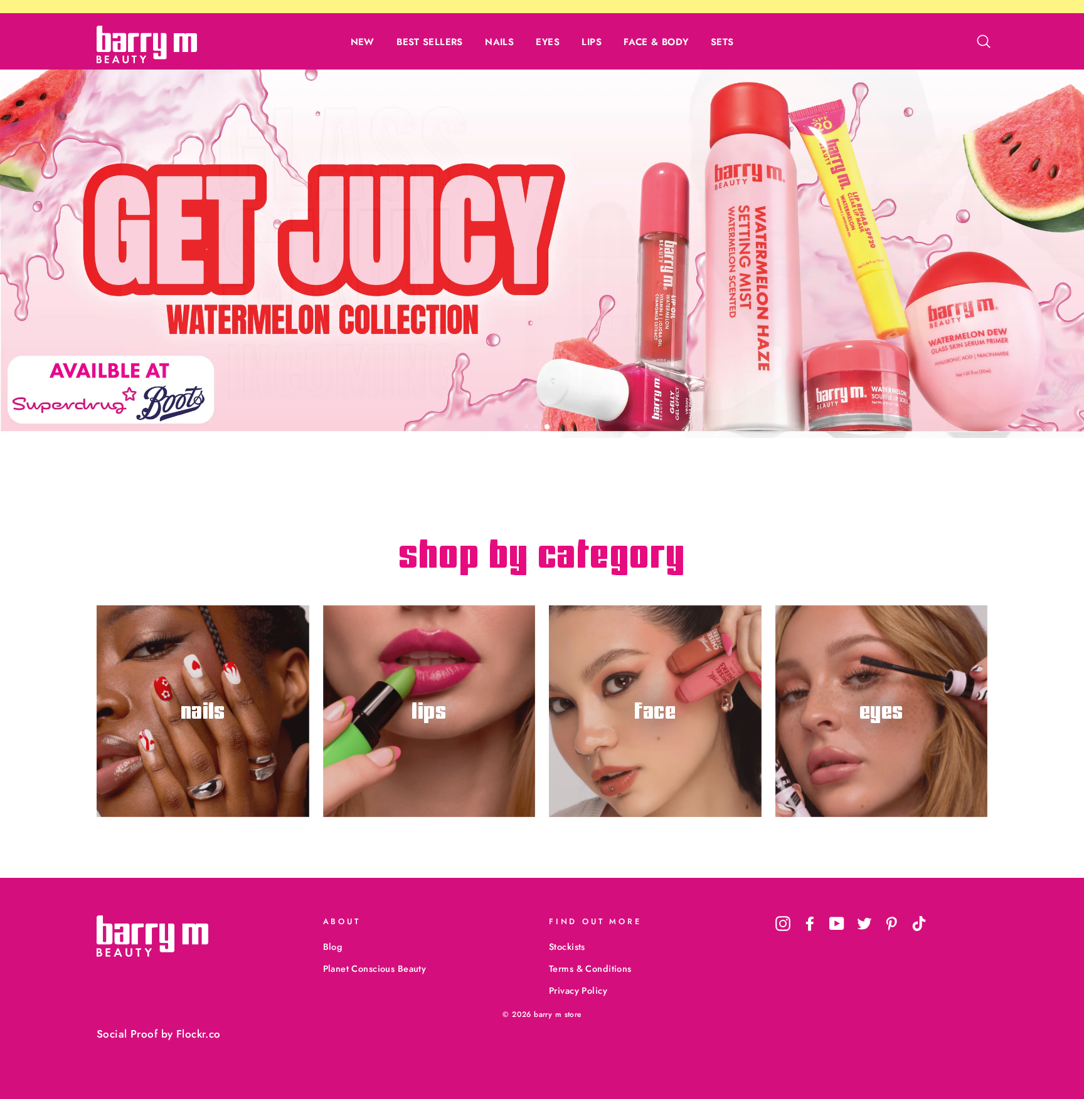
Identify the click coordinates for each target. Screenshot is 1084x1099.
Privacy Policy (578, 990)
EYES (548, 42)
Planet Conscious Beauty (375, 968)
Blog (333, 946)
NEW (363, 42)
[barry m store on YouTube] (836, 923)
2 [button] (537, 428)
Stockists (567, 946)
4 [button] (559, 428)
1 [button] (527, 428)
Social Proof (127, 1033)
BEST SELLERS (429, 42)
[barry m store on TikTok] (919, 923)
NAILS (499, 42)
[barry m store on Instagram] (782, 923)
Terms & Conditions (590, 968)
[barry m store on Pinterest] (891, 923)
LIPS (592, 42)
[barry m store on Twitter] (864, 923)
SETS (722, 42)
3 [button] (548, 427)
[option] (542, 254)
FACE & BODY (656, 42)
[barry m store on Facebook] (809, 923)
